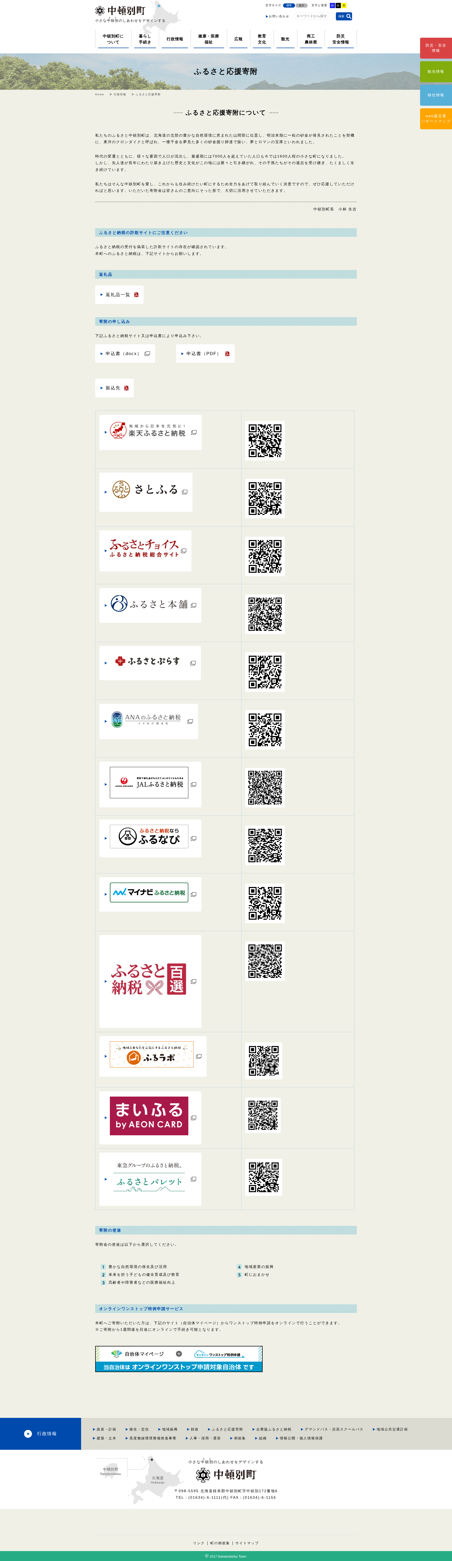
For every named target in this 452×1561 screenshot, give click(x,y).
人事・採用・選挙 (205, 1438)
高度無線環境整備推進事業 (153, 1438)
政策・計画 (106, 1429)
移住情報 (436, 95)
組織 (263, 1438)
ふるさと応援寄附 (226, 71)
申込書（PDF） (204, 353)
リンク (199, 1543)
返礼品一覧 (118, 294)
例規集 (240, 1438)
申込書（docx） (124, 353)
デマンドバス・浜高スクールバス (334, 1429)
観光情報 (436, 71)
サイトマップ (247, 1543)
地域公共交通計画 (392, 1429)
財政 (195, 1429)
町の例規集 (220, 1543)
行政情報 (47, 1433)
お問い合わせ (279, 16)
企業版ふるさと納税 (274, 1429)
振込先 (113, 387)
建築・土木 (106, 1438)
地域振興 (170, 1429)
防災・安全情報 (436, 48)
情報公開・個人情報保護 (301, 1438)
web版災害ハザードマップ (436, 118)
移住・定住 (139, 1429)
